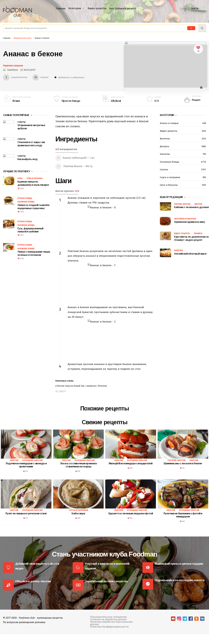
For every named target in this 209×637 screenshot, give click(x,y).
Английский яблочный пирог (190, 253)
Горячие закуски (13, 65)
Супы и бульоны (34, 178)
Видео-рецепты (97, 8)
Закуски (198, 204)
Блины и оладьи (183, 123)
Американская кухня (22, 38)
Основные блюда (25, 202)
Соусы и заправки (183, 177)
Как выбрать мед (27, 159)
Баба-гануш (78, 513)
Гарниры (198, 233)
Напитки (183, 154)
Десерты (183, 146)
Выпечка (183, 138)
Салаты (183, 169)
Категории (74, 8)
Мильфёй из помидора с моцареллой (130, 463)
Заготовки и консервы (185, 219)
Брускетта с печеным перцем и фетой (130, 513)
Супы (19, 178)
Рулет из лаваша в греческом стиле (26, 513)
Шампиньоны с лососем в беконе (183, 463)
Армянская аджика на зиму (189, 222)
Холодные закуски (32, 460)
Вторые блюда (24, 198)
